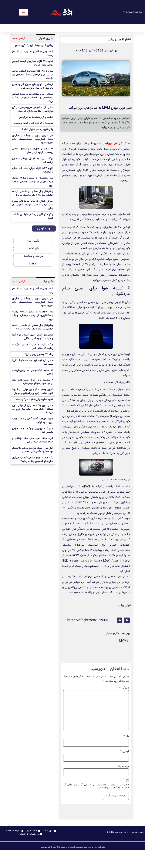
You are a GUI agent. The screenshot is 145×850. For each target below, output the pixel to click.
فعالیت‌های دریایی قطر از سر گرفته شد (34, 400)
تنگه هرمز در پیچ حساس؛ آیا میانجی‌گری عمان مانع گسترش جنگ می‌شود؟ (32, 459)
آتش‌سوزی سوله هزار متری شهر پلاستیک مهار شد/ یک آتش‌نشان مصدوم (32, 450)
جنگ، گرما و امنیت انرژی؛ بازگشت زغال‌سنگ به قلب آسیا (32, 346)
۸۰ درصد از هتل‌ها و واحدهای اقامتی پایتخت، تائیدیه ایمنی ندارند (32, 150)
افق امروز (113, 143)
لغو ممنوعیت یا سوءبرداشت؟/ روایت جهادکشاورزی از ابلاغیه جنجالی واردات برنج (32, 181)
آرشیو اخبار (19, 38)
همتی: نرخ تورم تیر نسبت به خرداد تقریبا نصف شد (32, 362)
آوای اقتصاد (33, 248)
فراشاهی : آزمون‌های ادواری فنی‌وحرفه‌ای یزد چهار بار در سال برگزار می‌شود (32, 86)
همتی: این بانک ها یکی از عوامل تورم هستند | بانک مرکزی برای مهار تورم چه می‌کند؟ (32, 409)
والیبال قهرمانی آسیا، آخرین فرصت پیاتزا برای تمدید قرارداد (32, 420)
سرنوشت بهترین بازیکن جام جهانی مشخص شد (32, 430)
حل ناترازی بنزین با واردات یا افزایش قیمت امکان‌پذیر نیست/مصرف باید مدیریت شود (32, 139)
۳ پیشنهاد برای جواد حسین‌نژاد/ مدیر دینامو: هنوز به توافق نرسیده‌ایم (32, 382)
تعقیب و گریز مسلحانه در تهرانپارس (36, 117)
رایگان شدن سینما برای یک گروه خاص (34, 46)
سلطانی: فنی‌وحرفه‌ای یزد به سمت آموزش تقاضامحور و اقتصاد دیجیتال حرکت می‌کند (32, 97)
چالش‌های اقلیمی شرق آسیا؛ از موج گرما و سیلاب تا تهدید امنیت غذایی (32, 337)
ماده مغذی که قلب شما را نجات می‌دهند (33, 123)
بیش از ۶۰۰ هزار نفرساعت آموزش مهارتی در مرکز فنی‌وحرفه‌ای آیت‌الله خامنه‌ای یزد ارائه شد (32, 74)
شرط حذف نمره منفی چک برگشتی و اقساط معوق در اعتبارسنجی (32, 440)
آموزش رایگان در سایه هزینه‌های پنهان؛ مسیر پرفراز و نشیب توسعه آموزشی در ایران (32, 204)
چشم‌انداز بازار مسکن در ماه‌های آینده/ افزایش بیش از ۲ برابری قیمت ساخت (32, 193)
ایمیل (124, 751)
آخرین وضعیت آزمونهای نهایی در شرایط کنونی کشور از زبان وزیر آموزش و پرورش (32, 391)
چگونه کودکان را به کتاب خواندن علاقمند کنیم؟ (32, 216)
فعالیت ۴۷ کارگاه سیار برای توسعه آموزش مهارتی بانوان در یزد (32, 63)
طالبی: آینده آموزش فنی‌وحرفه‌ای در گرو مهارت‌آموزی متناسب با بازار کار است (32, 109)
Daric (33, 263)
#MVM (123, 640)
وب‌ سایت (123, 766)
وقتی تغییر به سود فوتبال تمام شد (36, 130)
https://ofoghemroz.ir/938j (87, 620)
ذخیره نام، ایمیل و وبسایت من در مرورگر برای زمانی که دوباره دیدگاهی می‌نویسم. (96, 786)
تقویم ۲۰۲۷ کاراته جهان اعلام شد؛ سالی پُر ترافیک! (32, 170)
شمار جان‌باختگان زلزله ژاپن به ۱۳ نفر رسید (32, 53)
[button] (127, 620)
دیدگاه (124, 687)
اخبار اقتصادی (122, 39)
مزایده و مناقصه (33, 256)
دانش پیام (33, 240)
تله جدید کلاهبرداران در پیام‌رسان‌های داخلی (32, 372)
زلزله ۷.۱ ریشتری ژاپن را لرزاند (38, 354)
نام (126, 736)
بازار (111, 39)
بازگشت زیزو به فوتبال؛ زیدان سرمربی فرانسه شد (32, 160)
